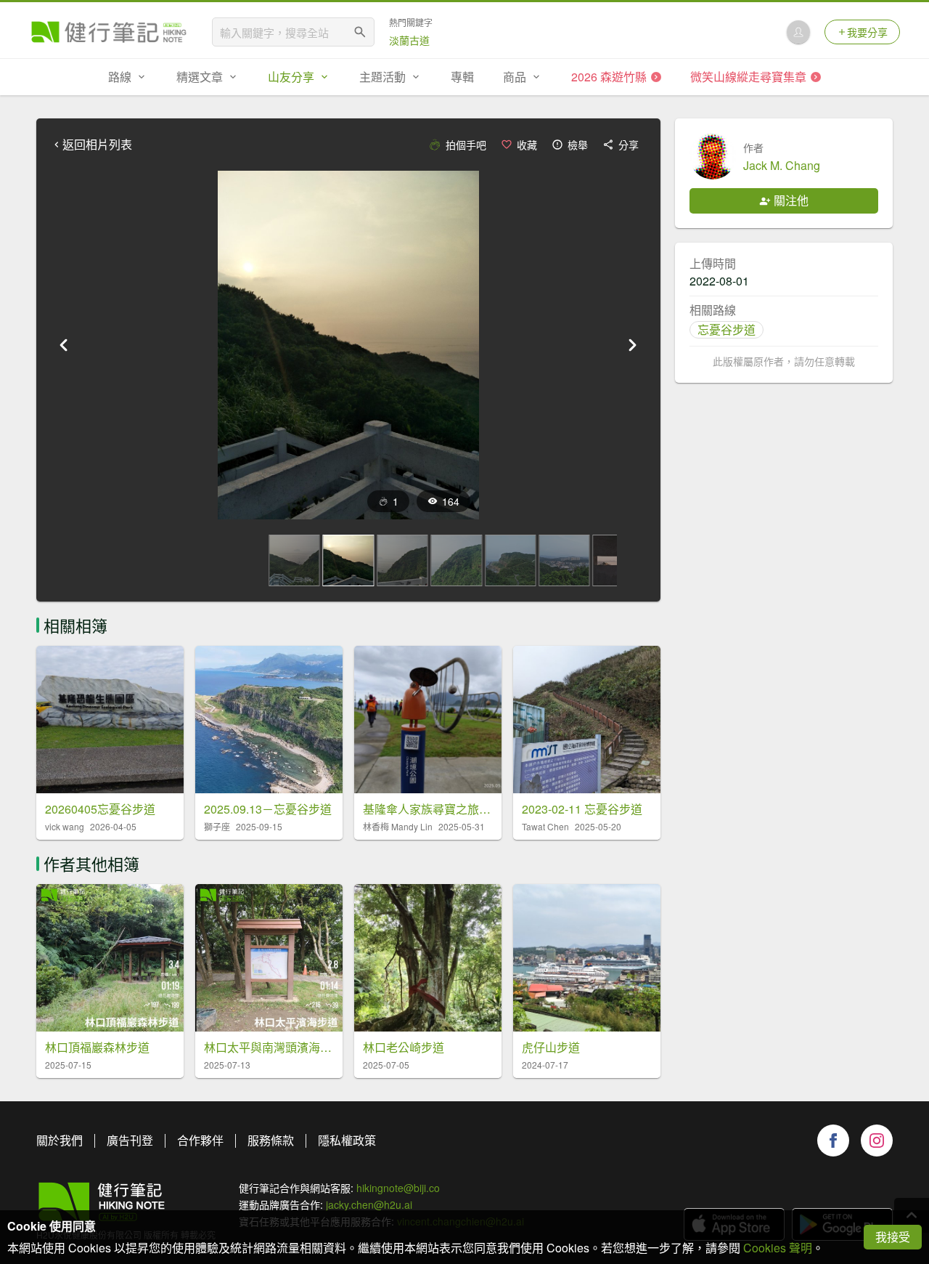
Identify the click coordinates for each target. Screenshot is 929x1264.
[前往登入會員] (798, 32)
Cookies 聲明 (777, 1247)
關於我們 (59, 1140)
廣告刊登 (130, 1140)
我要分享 (867, 32)
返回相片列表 (97, 144)
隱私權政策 (347, 1140)
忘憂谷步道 (726, 329)
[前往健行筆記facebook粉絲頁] (833, 1140)
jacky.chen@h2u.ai (369, 1204)
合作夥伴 (200, 1140)
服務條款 (270, 1140)
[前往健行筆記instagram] (877, 1140)
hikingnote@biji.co (398, 1187)
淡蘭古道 (409, 40)
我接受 (892, 1236)
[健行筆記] (109, 32)
